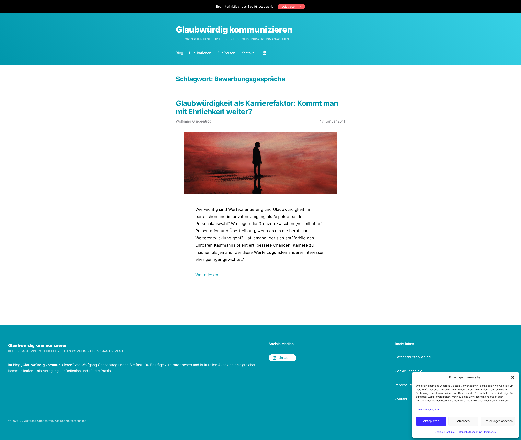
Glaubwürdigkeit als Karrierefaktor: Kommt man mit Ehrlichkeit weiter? (257, 107)
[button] (513, 377)
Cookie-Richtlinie (445, 431)
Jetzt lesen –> (291, 6)
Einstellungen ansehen (498, 421)
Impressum (490, 431)
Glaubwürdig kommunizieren (234, 29)
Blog (179, 53)
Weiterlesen (206, 274)
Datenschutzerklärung (469, 431)
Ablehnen (463, 421)
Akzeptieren (431, 421)
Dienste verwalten (428, 409)
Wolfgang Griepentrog (99, 365)
